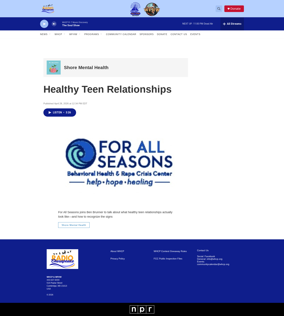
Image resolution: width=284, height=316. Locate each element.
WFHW (73, 34)
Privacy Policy (117, 258)
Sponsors (147, 34)
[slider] (59, 23)
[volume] (54, 24)
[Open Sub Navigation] (50, 34)
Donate (235, 8)
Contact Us (179, 34)
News (43, 34)
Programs (91, 34)
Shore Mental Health (86, 67)
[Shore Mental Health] (54, 68)
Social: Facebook (206, 256)
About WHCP (117, 251)
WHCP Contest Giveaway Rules (170, 251)
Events (195, 34)
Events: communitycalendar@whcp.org (213, 262)
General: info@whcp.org (209, 259)
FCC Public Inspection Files (168, 258)
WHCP (58, 34)
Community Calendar (121, 34)
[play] (44, 24)
